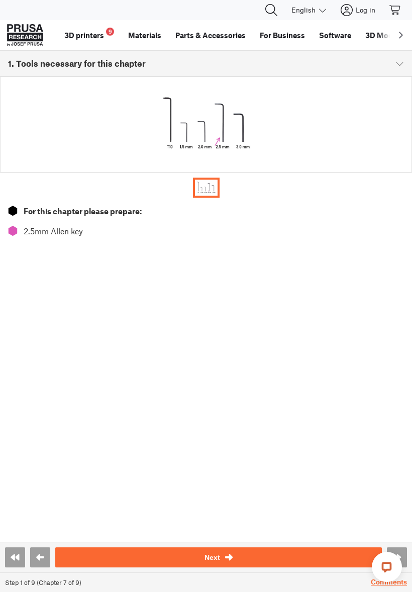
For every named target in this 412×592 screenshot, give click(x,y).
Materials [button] (144, 35)
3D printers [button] (88, 34)
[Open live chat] (387, 567)
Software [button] (335, 35)
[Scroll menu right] (401, 35)
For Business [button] (282, 35)
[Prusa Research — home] (25, 35)
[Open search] (271, 10)
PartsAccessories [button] (210, 35)
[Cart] (395, 10)
